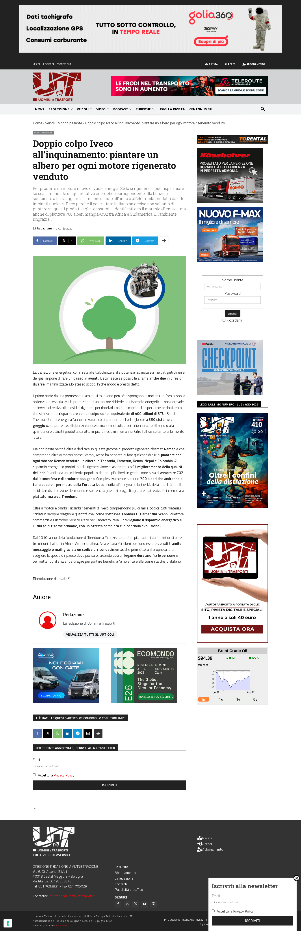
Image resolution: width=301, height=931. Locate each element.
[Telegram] (77, 733)
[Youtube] (144, 904)
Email (37, 759)
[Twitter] (135, 904)
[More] (164, 240)
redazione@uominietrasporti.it (72, 895)
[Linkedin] (67, 733)
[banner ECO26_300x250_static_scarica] (144, 701)
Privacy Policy (64, 775)
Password (233, 293)
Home (37, 123)
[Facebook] (37, 733)
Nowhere (61, 925)
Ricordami (234, 320)
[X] (47, 733)
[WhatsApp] (57, 733)
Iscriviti (109, 785)
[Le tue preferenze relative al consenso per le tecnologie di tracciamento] (8, 923)
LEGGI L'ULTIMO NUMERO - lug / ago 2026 (228, 404)
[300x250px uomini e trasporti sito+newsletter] (230, 260)
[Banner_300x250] (66, 701)
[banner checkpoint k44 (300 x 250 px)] (230, 393)
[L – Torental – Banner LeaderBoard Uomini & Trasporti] (232, 142)
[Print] (98, 733)
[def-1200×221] (150, 51)
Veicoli (50, 123)
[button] (263, 109)
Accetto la (56, 775)
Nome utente (232, 279)
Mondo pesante (70, 123)
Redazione (44, 228)
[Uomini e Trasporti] (72, 87)
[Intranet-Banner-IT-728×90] (189, 94)
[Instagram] (153, 904)
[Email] (88, 733)
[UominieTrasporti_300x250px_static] (230, 201)
